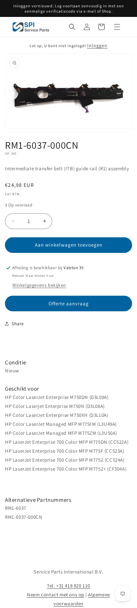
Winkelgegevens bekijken (39, 285)
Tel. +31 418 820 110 (68, 585)
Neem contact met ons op (55, 594)
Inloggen (97, 45)
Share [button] (18, 324)
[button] (72, 27)
